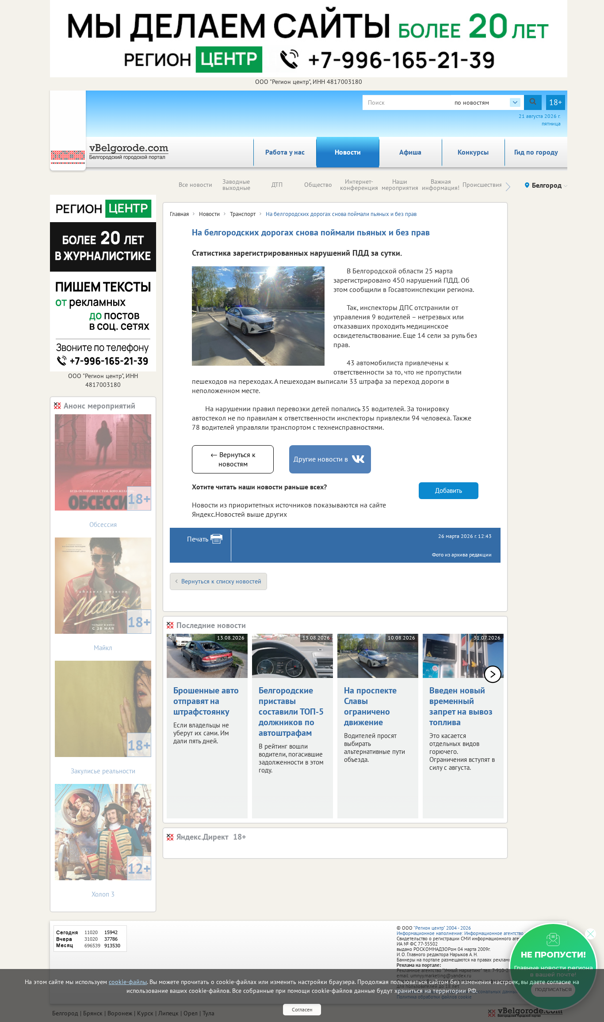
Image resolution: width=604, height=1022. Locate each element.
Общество (318, 185)
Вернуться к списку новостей (221, 581)
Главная (179, 214)
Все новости (195, 185)
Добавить (448, 490)
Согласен (302, 1009)
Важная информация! (440, 185)
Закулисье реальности (111, 755)
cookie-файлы (128, 982)
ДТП (277, 185)
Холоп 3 (121, 878)
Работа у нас (285, 152)
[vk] (359, 459)
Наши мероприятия (400, 185)
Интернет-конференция (359, 185)
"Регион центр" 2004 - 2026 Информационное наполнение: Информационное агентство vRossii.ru (471, 930)
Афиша (410, 152)
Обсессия (120, 509)
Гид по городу (536, 152)
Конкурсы (473, 152)
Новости (348, 152)
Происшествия (482, 185)
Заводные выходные (236, 185)
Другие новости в (321, 458)
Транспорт (243, 214)
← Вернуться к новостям (233, 459)
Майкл (122, 632)
